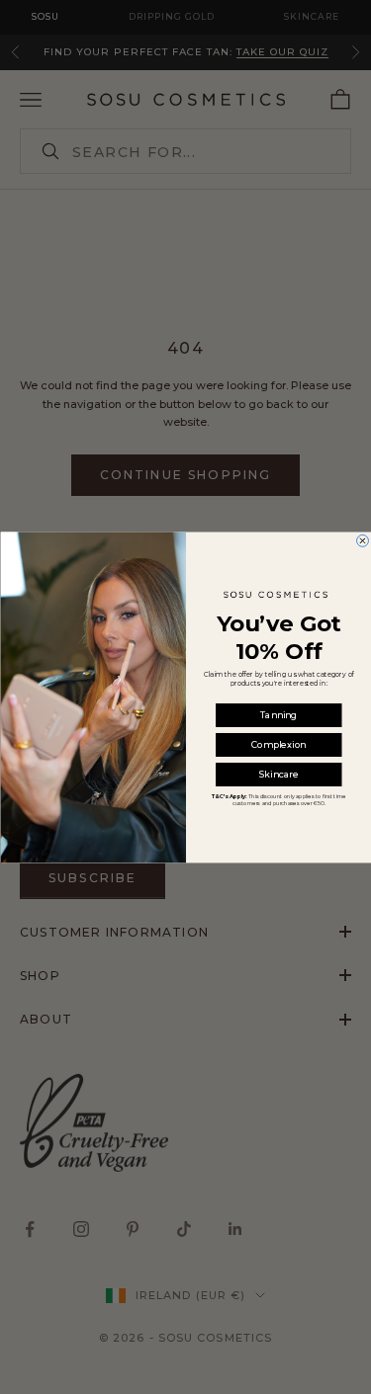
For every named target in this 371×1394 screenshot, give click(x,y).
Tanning (278, 714)
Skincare (278, 774)
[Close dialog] (362, 540)
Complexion (278, 744)
